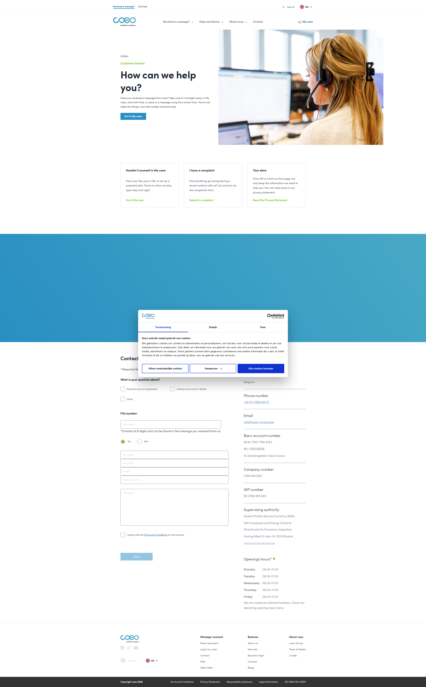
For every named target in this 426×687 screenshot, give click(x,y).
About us (253, 643)
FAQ (202, 661)
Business (142, 6)
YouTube (136, 648)
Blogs (251, 667)
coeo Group (296, 643)
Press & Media (297, 649)
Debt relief (206, 667)
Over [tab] (263, 327)
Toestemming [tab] (163, 327)
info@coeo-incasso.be (259, 422)
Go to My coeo (133, 116)
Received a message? (123, 6)
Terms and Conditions (155, 535)
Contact (205, 655)
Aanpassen (211, 368)
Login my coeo (208, 649)
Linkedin (122, 648)
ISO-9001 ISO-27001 (295, 682)
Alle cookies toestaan (260, 368)
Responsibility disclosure (239, 682)
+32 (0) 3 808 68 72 (256, 402)
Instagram (129, 648)
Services (252, 649)
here (280, 608)
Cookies (132, 660)
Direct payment (209, 643)
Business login (256, 655)
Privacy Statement (210, 682)
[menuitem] (178, 22)
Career (293, 655)
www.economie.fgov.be (259, 543)
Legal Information (268, 682)
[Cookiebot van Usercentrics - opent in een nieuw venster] (269, 316)
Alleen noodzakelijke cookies (165, 368)
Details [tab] (213, 327)
